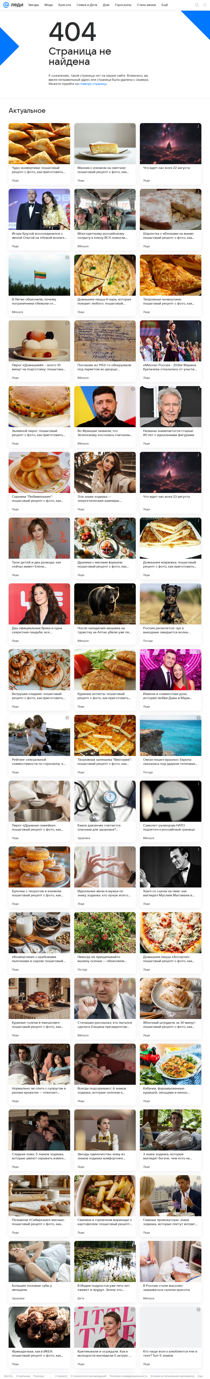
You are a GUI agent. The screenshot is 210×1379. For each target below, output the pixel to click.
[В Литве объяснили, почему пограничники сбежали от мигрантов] (39, 285)
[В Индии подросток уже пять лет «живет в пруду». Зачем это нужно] (105, 1272)
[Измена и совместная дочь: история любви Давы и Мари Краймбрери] (170, 680)
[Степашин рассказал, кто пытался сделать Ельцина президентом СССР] (105, 1009)
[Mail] (6, 5)
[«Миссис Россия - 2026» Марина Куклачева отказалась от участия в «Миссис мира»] (170, 351)
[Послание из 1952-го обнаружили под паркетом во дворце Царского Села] (105, 351)
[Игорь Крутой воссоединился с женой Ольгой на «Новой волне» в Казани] (39, 219)
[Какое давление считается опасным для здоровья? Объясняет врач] (105, 811)
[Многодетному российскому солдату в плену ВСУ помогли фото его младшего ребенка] (105, 219)
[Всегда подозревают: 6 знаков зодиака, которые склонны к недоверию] (105, 1074)
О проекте (61, 1376)
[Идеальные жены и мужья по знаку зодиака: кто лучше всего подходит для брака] (105, 877)
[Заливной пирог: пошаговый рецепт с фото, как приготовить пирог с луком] (39, 417)
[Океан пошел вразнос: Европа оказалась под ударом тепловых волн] (170, 746)
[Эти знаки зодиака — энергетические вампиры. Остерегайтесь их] (105, 483)
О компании (23, 1376)
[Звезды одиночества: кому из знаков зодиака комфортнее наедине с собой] (105, 1140)
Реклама (38, 1376)
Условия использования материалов (172, 1376)
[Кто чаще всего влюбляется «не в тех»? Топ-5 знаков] (170, 1337)
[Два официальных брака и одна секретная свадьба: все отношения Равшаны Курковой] (39, 614)
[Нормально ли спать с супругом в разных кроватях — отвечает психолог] (39, 1074)
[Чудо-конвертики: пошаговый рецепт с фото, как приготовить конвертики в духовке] (39, 154)
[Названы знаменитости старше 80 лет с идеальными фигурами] (170, 417)
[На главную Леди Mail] (16, 5)
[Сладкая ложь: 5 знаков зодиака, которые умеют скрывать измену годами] (39, 1140)
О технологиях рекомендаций (88, 1376)
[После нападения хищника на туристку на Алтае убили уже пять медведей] (105, 614)
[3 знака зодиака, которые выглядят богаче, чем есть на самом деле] (170, 1140)
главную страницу (92, 84)
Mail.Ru (8, 1376)
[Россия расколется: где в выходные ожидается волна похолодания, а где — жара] (170, 614)
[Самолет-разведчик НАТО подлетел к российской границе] (170, 811)
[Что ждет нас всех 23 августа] (170, 483)
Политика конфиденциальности (128, 1376)
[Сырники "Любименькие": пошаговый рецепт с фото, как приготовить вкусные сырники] (39, 483)
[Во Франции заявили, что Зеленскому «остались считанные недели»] (105, 417)
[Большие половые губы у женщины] (39, 1272)
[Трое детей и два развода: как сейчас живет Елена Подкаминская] (39, 548)
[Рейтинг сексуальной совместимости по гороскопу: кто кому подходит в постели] (39, 746)
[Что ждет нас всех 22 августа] (170, 154)
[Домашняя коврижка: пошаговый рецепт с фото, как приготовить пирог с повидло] (170, 548)
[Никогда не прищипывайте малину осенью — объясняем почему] (105, 943)
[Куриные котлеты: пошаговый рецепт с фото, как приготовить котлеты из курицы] (105, 680)
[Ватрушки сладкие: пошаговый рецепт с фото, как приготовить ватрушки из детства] (39, 680)
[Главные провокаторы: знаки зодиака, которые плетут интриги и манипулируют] (170, 1206)
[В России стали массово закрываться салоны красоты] (170, 1272)
